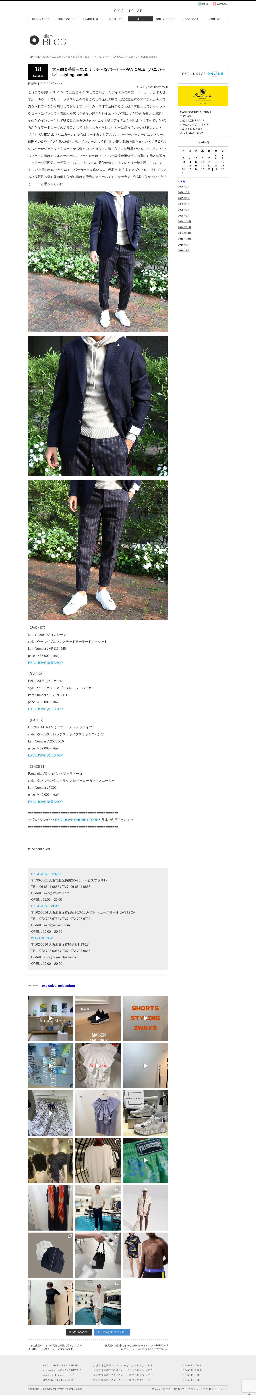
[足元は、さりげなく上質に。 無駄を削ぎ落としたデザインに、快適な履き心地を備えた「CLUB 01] (145, 1113)
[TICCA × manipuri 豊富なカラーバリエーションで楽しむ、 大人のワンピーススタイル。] (50, 1208)
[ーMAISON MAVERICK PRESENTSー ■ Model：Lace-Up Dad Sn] (98, 1018)
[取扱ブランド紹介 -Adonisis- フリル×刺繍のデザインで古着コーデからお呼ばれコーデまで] (98, 1066)
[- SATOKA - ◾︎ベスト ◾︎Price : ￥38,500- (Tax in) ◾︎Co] (50, 1255)
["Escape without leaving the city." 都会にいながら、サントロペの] (145, 1255)
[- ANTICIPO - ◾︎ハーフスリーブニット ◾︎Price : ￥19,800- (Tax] (98, 1160)
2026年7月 (184, 186)
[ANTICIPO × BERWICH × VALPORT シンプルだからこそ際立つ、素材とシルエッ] (98, 1208)
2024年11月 (184, 227)
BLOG (45, 56)
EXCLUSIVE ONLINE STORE (76, 820)
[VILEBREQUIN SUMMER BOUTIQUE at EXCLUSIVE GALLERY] (145, 1160)
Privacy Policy (64, 1389)
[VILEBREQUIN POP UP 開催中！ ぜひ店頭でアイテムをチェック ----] (50, 1066)
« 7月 (182, 181)
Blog (140, 18)
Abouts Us (33, 1389)
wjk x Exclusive (42, 938)
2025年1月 (184, 215)
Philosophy (65, 18)
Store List (115, 18)
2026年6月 (184, 192)
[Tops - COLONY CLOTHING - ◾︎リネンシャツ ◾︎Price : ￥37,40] (98, 1303)
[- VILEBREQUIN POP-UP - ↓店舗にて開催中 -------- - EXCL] (145, 1208)
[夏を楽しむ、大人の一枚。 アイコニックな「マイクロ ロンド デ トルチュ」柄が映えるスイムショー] (50, 1113)
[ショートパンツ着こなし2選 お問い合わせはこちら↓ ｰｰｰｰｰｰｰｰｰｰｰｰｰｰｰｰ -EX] (145, 1018)
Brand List (90, 18)
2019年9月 (184, 244)
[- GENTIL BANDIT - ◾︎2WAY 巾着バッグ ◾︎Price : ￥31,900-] (98, 1255)
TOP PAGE (34, 56)
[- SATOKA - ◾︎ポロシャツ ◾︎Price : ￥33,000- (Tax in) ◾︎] (50, 1303)
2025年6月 (184, 198)
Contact (215, 18)
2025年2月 (184, 209)
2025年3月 (184, 204)
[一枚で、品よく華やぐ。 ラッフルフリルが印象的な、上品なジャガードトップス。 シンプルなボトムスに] (98, 1113)
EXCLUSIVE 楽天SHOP (45, 663)
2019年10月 (184, 239)
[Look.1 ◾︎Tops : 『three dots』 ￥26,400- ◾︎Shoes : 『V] (145, 1066)
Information (40, 18)
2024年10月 (184, 233)
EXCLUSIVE (58, 56)
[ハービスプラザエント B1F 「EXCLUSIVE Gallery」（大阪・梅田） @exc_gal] (50, 1018)
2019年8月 (184, 250)
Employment (48, 1389)
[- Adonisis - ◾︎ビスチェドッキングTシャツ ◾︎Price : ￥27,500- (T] (50, 1160)
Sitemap (77, 1389)
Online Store (165, 18)
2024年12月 (184, 221)
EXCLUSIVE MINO (45, 906)
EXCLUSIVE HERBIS (47, 874)
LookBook (190, 18)
